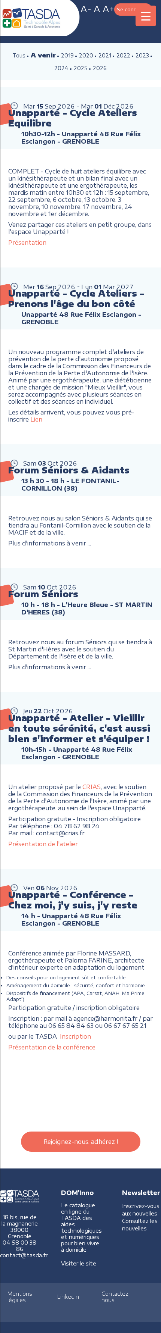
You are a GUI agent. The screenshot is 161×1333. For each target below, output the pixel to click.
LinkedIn (68, 1296)
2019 (67, 55)
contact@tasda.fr (24, 1255)
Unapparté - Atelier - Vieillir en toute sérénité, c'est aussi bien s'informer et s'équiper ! (79, 728)
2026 (100, 68)
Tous (18, 55)
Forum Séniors (43, 594)
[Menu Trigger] (146, 16)
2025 (81, 68)
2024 (61, 68)
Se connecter (133, 9)
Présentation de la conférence (51, 1047)
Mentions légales (19, 1296)
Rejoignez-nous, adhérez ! (80, 1141)
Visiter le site (78, 1263)
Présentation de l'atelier (43, 843)
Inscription (75, 1036)
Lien (36, 419)
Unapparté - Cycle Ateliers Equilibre (72, 117)
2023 (142, 55)
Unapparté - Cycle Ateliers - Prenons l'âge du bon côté (76, 298)
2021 (104, 55)
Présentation (27, 242)
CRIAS (91, 786)
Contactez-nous (116, 1296)
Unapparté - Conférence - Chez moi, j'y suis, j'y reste (72, 899)
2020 (86, 55)
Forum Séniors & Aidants (69, 470)
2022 (123, 55)
